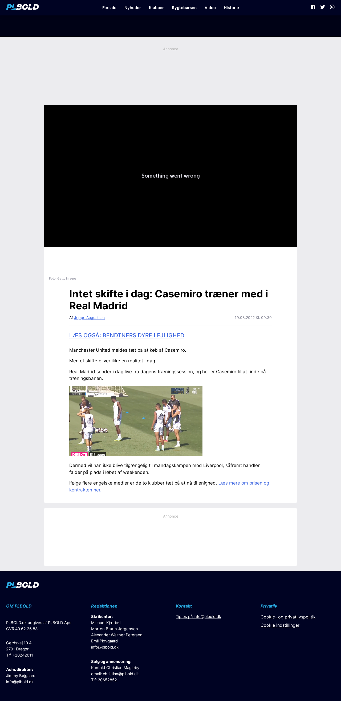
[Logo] (22, 7)
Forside (109, 7)
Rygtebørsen (184, 7)
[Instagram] (332, 7)
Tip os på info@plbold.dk (198, 616)
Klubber (156, 7)
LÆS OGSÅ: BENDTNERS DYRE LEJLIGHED (126, 335)
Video (210, 7)
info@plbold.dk (20, 681)
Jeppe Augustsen (89, 317)
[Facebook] (313, 7)
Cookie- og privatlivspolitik (288, 617)
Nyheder (132, 7)
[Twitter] (322, 7)
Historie (231, 7)
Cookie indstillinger (280, 625)
